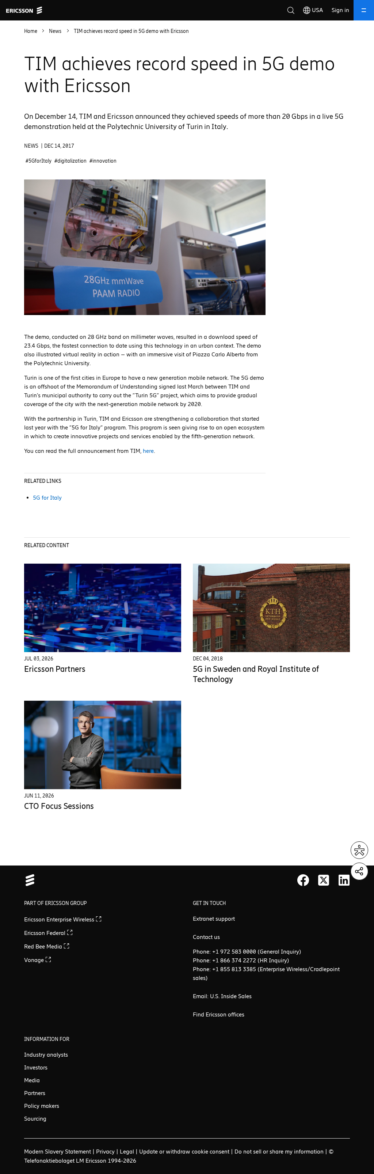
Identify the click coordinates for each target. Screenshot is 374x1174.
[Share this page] (359, 871)
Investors (35, 1067)
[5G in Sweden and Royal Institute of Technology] (271, 608)
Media (32, 1080)
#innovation (103, 161)
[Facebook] (303, 880)
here (148, 450)
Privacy (105, 1151)
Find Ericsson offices (218, 1014)
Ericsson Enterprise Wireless (60, 919)
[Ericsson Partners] (102, 608)
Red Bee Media (44, 946)
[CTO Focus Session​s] (102, 745)
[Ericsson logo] (24, 10)
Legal (127, 1151)
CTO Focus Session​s (59, 806)
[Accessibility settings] (359, 850)
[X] (323, 880)
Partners (34, 1093)
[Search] (291, 10)
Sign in (340, 10)
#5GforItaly (38, 161)
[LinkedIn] (344, 880)
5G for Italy (47, 497)
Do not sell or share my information (279, 1151)
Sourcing (35, 1118)
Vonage (34, 960)
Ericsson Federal (45, 932)
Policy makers (41, 1105)
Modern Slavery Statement (57, 1151)
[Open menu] (364, 10)
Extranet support (214, 918)
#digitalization (70, 161)
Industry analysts (46, 1054)
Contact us (206, 936)
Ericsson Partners (54, 669)
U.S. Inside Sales (231, 996)
